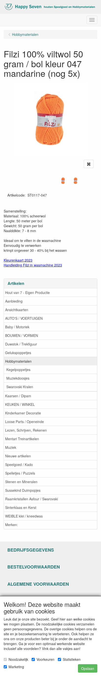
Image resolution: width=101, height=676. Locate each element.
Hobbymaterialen (18, 361)
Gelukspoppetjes (18, 352)
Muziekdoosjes (17, 378)
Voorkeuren (45, 659)
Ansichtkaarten (16, 309)
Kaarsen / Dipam (18, 395)
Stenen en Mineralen (21, 481)
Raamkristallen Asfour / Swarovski (31, 498)
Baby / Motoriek (17, 326)
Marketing (16, 666)
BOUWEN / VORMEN (21, 335)
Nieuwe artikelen (18, 455)
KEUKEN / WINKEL (20, 404)
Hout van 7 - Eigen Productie (27, 292)
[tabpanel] (63, 180)
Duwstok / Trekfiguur (21, 344)
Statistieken (72, 659)
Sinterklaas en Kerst (20, 507)
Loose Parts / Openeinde (24, 421)
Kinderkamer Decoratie (23, 413)
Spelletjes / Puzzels (20, 473)
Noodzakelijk (18, 659)
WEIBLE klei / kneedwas (24, 516)
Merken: (11, 524)
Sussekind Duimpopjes (22, 490)
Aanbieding (14, 301)
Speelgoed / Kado (19, 464)
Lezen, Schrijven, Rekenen (26, 430)
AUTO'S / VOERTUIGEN (24, 318)
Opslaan (87, 668)
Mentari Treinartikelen (22, 438)
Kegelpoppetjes (18, 369)
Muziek (10, 447)
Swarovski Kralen (19, 386)
